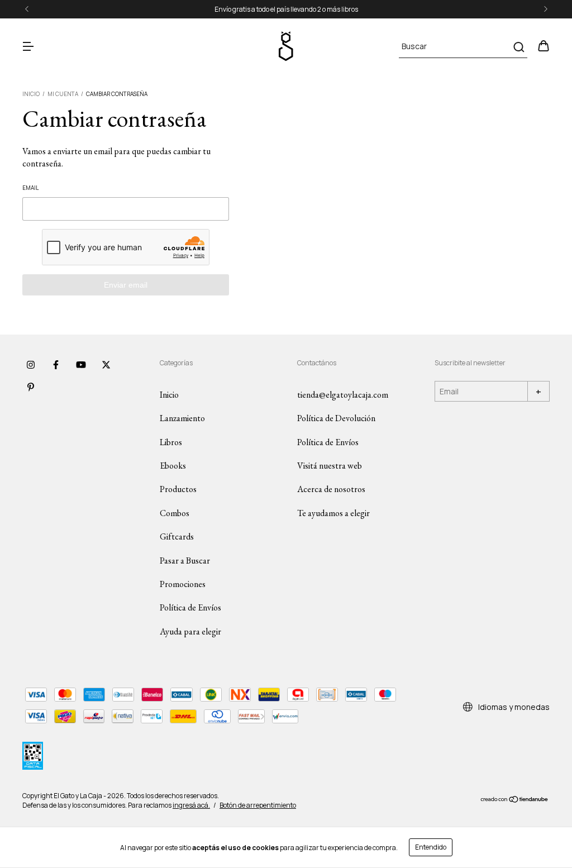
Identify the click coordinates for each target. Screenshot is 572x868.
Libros (171, 442)
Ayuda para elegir (190, 631)
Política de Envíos (190, 607)
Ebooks (173, 465)
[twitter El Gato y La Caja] (106, 365)
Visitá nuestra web (329, 465)
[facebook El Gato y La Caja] (55, 365)
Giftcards (177, 536)
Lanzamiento (182, 418)
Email (30, 188)
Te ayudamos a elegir (333, 513)
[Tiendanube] (515, 800)
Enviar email (125, 284)
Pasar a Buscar (185, 560)
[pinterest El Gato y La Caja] (30, 387)
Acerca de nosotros (331, 489)
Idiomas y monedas (513, 707)
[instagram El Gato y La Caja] (30, 365)
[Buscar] (518, 47)
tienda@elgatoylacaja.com (342, 394)
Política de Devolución (336, 418)
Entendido (430, 847)
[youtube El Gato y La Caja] (81, 365)
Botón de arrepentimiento (258, 805)
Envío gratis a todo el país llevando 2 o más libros (286, 9)
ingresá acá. (191, 805)
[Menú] (28, 46)
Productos (178, 489)
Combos (174, 513)
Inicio (31, 94)
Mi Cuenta (62, 94)
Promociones (183, 584)
